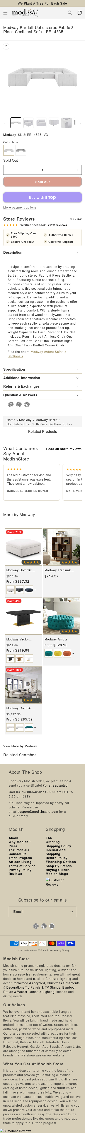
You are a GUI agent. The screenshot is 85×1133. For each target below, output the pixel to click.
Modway (9, 134)
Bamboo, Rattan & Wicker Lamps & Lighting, (39, 989)
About (14, 838)
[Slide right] (80, 124)
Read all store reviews (64, 449)
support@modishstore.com (38, 811)
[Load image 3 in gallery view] (41, 123)
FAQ (49, 838)
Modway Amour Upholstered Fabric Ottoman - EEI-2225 (59, 639)
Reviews (15, 874)
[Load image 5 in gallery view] (66, 123)
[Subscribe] (71, 912)
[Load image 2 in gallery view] (28, 123)
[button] (5, 12)
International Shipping (56, 852)
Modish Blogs (57, 874)
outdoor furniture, (46, 978)
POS (40, 950)
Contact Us (18, 854)
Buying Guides (58, 870)
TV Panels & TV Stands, (43, 987)
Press (13, 846)
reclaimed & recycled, (30, 983)
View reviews (57, 225)
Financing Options (61, 862)
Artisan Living (20, 862)
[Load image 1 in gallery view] (16, 123)
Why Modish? (20, 842)
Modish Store (30, 950)
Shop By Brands (59, 866)
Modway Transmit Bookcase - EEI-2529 (60, 570)
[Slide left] (5, 124)
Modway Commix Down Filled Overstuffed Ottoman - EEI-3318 (23, 570)
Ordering (53, 842)
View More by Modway (20, 746)
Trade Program (20, 858)
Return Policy (57, 858)
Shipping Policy (58, 846)
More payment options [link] (19, 207)
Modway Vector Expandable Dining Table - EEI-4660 (20, 639)
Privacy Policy (20, 870)
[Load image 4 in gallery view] (54, 123)
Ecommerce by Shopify (58, 950)
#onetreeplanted (55, 785)
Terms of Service (22, 866)
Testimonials (19, 850)
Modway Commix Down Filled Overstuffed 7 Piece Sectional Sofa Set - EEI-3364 (21, 708)
